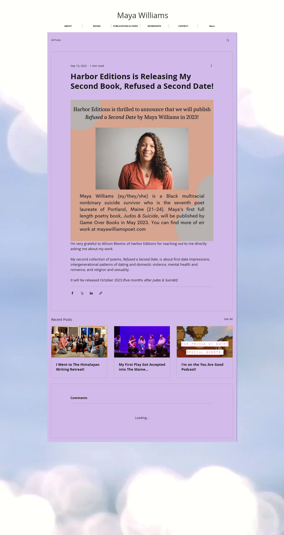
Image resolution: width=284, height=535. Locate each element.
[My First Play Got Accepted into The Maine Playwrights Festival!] (142, 342)
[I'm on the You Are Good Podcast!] (205, 342)
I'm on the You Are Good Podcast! (202, 367)
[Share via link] (101, 293)
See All (228, 319)
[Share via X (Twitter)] (82, 293)
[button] (228, 40)
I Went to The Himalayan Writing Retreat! (77, 367)
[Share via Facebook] (72, 293)
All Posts (56, 40)
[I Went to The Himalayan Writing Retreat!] (79, 342)
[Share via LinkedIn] (91, 293)
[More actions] (211, 65)
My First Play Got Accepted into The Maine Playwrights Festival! (142, 367)
